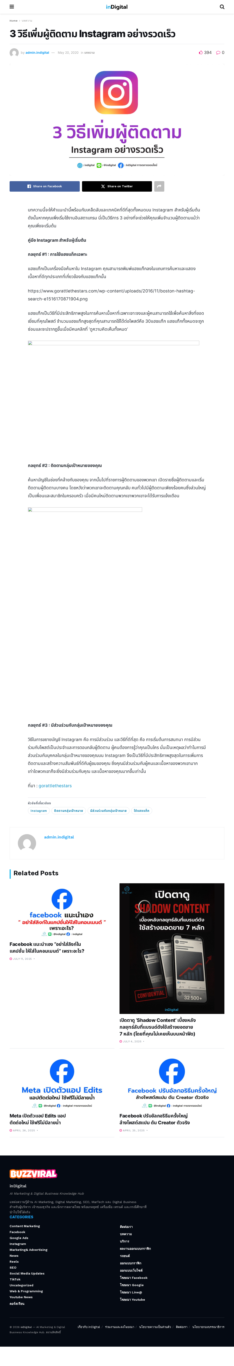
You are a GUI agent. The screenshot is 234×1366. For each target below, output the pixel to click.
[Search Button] (222, 7)
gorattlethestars (55, 785)
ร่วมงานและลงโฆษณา (119, 1327)
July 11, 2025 (22, 958)
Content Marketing (25, 1226)
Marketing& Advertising (29, 1250)
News (14, 1255)
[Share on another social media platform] (159, 186)
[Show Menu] (12, 7)
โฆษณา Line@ (131, 1292)
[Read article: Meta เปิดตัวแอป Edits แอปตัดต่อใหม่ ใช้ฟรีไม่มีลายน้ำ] (62, 1082)
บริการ (124, 1241)
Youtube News (21, 1297)
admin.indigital (37, 52)
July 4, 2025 (131, 1041)
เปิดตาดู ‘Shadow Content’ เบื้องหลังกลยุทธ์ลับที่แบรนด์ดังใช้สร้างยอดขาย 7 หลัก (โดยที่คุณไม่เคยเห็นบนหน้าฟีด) (158, 1027)
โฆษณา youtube (132, 1299)
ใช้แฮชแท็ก (141, 810)
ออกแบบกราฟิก (130, 1263)
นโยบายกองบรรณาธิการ (208, 1327)
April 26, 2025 (23, 1130)
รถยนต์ (125, 1256)
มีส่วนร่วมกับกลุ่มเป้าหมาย (108, 810)
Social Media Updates (27, 1273)
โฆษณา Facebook (133, 1278)
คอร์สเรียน (17, 1303)
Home (14, 20)
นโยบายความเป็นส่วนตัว (155, 1327)
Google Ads (19, 1238)
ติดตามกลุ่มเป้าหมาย (68, 810)
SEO (13, 1267)
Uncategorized (21, 1285)
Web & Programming (26, 1291)
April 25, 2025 (133, 1130)
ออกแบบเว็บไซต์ (131, 1270)
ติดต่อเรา (126, 1227)
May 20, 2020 (68, 52)
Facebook (17, 1232)
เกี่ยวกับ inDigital (89, 1327)
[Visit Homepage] (117, 6)
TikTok (15, 1279)
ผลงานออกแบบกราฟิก (135, 1248)
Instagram (39, 810)
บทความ (27, 20)
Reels (14, 1261)
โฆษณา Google (132, 1285)
